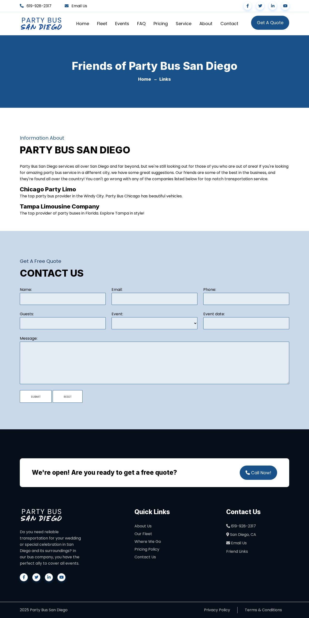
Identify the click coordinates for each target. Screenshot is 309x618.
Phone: (209, 289)
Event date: (214, 314)
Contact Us (145, 557)
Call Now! (260, 473)
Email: (117, 289)
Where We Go (147, 541)
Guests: (27, 314)
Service (183, 24)
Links (165, 79)
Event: (117, 314)
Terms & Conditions (263, 610)
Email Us (79, 6)
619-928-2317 (39, 6)
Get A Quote (270, 23)
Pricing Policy (146, 549)
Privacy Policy (217, 610)
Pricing (161, 24)
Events (122, 24)
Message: (28, 338)
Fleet (102, 24)
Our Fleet (143, 534)
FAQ (141, 24)
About (205, 24)
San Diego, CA (242, 534)
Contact (229, 24)
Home (82, 24)
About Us (143, 526)
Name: (26, 289)
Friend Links (237, 551)
